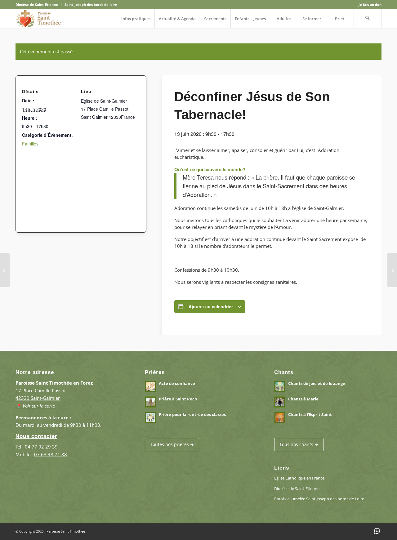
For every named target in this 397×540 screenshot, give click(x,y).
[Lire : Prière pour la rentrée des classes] (150, 417)
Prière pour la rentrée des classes (192, 414)
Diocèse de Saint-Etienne (37, 4)
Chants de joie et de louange (316, 383)
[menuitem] (38, 4)
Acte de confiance (177, 383)
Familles (30, 144)
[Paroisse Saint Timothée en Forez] (39, 18)
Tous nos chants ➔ (298, 444)
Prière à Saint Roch (178, 399)
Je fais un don (370, 4)
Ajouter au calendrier (211, 306)
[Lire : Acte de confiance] (150, 386)
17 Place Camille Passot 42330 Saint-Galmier (41, 398)
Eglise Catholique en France (299, 478)
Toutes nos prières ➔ (172, 444)
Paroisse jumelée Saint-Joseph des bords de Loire (319, 499)
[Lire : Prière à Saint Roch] (150, 402)
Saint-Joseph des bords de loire (91, 4)
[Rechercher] (367, 18)
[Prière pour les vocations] (392, 270)
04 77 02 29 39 (41, 447)
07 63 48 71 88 (50, 454)
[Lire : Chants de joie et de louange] (279, 386)
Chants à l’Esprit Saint (310, 414)
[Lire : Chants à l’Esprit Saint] (279, 417)
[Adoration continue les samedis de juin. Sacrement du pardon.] (5, 270)
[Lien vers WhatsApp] (376, 530)
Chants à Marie (303, 399)
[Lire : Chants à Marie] (279, 402)
